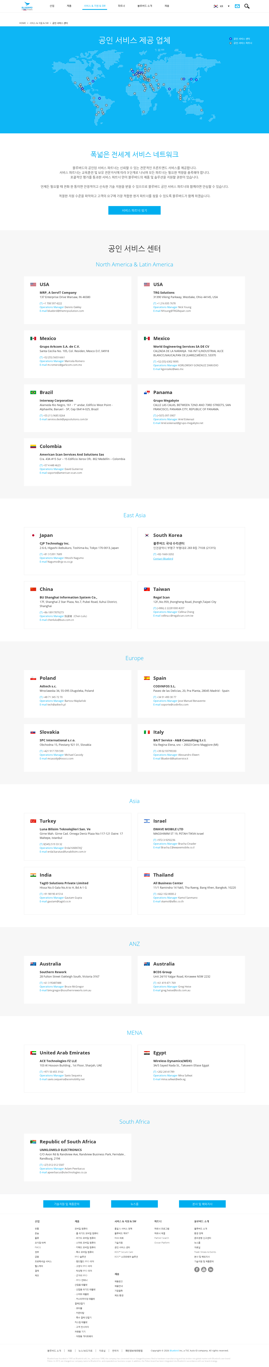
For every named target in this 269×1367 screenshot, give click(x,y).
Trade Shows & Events (205, 1251)
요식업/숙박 (40, 1242)
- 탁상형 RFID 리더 (83, 1270)
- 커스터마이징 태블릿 (85, 1298)
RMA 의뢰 (119, 1237)
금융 (37, 1256)
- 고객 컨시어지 (82, 1326)
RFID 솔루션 (80, 1256)
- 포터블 (78, 1308)
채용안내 (119, 1285)
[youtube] (203, 1269)
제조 (37, 1275)
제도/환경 (119, 1295)
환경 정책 (198, 1233)
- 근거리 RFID (81, 1275)
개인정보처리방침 (134, 1350)
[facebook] (197, 1269)
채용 (117, 1274)
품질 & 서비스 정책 (123, 1228)
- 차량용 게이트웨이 (84, 1336)
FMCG (38, 1247)
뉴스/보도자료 (85, 1350)
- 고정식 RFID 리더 (83, 1266)
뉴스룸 (197, 1242)
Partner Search (161, 1237)
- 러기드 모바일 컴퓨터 (85, 1237)
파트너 (157, 1221)
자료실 (197, 1247)
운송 (37, 1233)
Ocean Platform (162, 1242)
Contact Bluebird (163, 558)
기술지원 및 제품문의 (204, 1261)
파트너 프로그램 (161, 1228)
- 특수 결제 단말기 (83, 1317)
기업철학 (119, 1290)
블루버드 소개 (201, 1221)
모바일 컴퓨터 (81, 1228)
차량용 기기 (80, 1331)
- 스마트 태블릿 (82, 1294)
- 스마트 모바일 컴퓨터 (85, 1242)
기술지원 (119, 1242)
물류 (37, 1237)
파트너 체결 (159, 1233)
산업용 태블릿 (81, 1284)
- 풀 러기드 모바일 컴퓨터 (86, 1233)
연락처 (115, 1350)
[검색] (247, 6)
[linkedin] (210, 1269)
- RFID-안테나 (81, 1280)
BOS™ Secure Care (124, 1251)
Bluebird (174, 1350)
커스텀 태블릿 (81, 1322)
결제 (37, 1270)
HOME (22, 23)
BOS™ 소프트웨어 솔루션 (126, 1256)
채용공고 (119, 1281)
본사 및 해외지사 (202, 1256)
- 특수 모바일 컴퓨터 (84, 1251)
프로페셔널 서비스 (43, 1261)
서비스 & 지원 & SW (39, 23)
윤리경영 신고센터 (202, 1237)
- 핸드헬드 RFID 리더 (84, 1261)
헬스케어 (39, 1266)
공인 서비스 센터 (122, 1247)
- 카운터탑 (79, 1312)
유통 (37, 1228)
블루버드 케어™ (122, 1233)
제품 (77, 1221)
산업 (37, 1221)
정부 (37, 1251)
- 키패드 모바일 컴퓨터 (85, 1247)
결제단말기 (80, 1303)
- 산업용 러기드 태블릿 (85, 1289)
